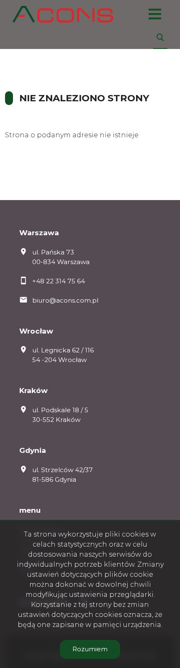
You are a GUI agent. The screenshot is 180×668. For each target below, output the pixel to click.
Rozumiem (90, 649)
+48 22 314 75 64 (58, 281)
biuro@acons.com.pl (65, 300)
